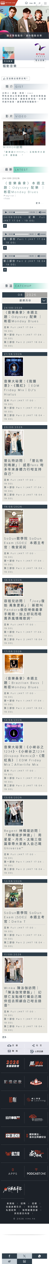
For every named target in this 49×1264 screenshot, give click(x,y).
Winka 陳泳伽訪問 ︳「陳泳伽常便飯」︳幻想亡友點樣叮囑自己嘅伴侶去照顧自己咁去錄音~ (23, 996)
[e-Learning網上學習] (36, 1100)
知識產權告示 (14, 1207)
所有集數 (8, 61)
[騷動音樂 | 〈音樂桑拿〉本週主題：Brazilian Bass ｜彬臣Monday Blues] (14, 664)
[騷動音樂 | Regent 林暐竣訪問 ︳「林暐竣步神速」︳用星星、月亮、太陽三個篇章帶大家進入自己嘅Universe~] (14, 813)
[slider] (21, 212)
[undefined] (26, 3)
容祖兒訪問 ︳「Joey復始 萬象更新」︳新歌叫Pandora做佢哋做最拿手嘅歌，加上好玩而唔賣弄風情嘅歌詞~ (24, 609)
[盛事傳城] (36, 1153)
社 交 (39, 1045)
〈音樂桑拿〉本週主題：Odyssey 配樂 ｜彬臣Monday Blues (24, 188)
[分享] (33, 1045)
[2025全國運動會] (12, 1064)
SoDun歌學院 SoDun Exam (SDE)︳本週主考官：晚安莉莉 (24, 543)
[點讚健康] (12, 1082)
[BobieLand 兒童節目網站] (36, 1082)
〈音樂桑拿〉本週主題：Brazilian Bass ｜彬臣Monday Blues (24, 683)
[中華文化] (12, 1135)
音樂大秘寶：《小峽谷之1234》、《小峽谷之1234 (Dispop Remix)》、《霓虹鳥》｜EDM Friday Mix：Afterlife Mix (24, 756)
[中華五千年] (12, 1189)
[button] (24, 133)
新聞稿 (11, 1203)
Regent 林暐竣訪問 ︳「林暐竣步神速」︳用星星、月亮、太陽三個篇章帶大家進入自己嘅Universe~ (23, 839)
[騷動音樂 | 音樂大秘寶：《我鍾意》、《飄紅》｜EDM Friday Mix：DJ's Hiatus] (14, 367)
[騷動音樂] (4, 226)
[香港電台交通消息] (9, 1045)
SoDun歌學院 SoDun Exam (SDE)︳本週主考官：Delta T (24, 917)
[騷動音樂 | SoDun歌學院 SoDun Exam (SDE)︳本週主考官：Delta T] (14, 896)
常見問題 (33, 1207)
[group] (39, 212)
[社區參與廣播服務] (36, 1118)
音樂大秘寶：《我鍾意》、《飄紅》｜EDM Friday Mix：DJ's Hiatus (22, 388)
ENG (31, 3)
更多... (40, 203)
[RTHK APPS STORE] (12, 1171)
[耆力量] (12, 1153)
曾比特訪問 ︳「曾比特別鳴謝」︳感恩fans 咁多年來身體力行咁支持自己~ (24, 467)
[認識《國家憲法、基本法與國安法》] (36, 1135)
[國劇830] (12, 1100)
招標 (35, 1203)
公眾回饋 (39, 1051)
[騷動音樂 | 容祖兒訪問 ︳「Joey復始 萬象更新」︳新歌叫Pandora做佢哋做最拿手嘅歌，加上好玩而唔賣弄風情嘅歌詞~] (14, 589)
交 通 (15, 1045)
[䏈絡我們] (9, 1051)
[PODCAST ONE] (36, 1171)
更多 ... (5, 1037)
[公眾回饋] (32, 1051)
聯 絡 (15, 1051)
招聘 (24, 1203)
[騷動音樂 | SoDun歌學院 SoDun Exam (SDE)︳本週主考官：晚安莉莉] (14, 521)
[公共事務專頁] (12, 1118)
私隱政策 (12, 1210)
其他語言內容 (22, 1213)
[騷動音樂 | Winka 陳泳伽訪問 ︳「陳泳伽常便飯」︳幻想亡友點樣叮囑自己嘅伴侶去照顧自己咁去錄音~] (14, 970)
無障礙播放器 (30, 1210)
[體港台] (36, 1064)
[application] (24, 133)
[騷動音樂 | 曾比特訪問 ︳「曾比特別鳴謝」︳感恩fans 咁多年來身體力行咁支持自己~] (14, 443)
